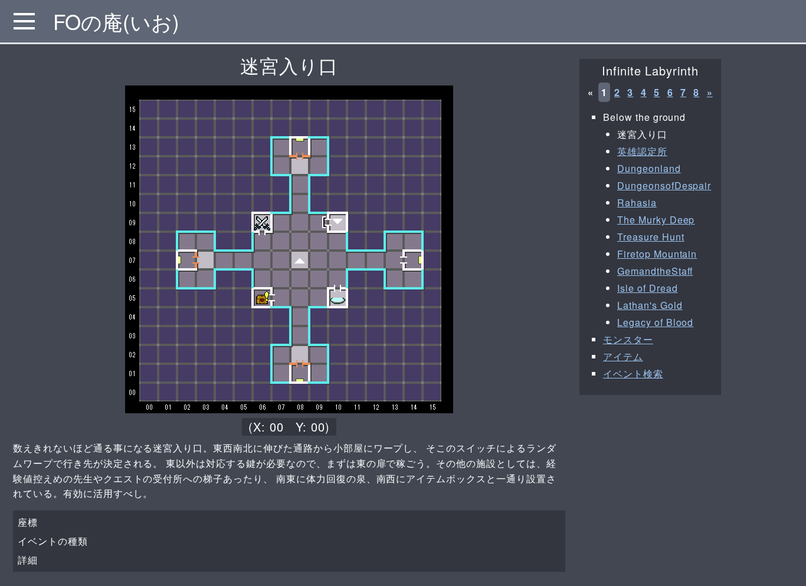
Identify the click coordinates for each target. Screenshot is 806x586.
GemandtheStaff (655, 271)
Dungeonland (649, 168)
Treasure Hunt (650, 236)
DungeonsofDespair (664, 185)
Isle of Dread (647, 288)
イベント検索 (633, 373)
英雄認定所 (642, 151)
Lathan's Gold (649, 305)
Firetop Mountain (657, 254)
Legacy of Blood (655, 322)
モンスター (628, 339)
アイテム (623, 356)
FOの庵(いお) (116, 21)
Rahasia (637, 202)
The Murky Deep (655, 219)
